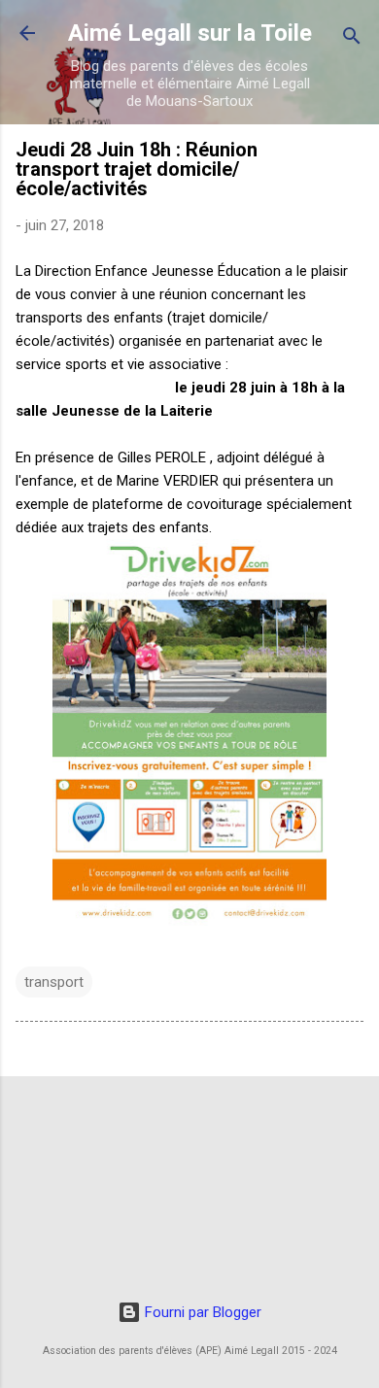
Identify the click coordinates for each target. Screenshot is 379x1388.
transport (54, 982)
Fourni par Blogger (201, 1312)
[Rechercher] (351, 39)
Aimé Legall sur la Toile (190, 33)
